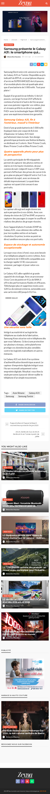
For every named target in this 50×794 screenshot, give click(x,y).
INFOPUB (43, 791)
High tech (9, 45)
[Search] (46, 3)
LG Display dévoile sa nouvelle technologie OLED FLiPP (25, 472)
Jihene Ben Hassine (14, 57)
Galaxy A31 (34, 393)
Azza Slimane (18, 393)
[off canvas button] (2, 3)
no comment (39, 57)
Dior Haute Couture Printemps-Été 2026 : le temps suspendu (25, 732)
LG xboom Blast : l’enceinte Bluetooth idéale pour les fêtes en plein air (22, 504)
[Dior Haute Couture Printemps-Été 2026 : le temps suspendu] (25, 720)
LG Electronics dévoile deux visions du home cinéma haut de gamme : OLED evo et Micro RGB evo (24, 536)
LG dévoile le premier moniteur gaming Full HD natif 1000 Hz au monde (23, 633)
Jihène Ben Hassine (12, 477)
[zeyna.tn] (25, 775)
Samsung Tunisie (25, 396)
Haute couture (10, 727)
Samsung (10, 396)
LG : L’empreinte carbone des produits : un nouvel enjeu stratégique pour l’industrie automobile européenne (24, 569)
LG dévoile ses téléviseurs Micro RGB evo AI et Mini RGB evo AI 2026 (24, 600)
